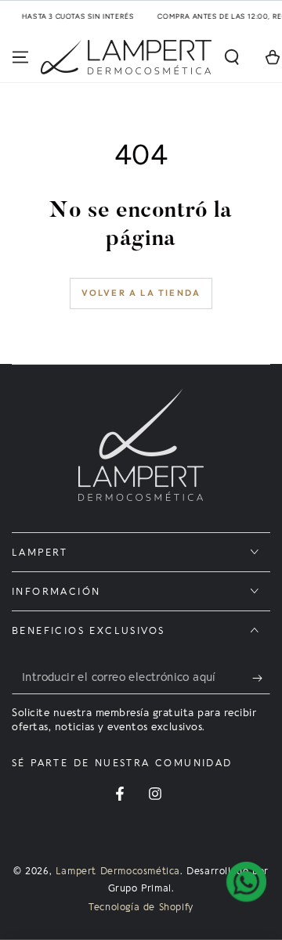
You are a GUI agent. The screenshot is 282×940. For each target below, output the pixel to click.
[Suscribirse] (261, 678)
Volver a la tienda (141, 292)
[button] (232, 57)
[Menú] (20, 57)
